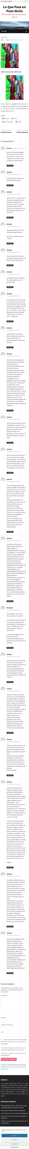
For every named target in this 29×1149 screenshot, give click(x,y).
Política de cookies (14, 1147)
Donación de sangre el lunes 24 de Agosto (13, 1110)
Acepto (14, 1135)
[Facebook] (25, 1)
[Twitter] (27, 1)
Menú (4, 31)
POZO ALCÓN (4, 37)
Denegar (14, 1139)
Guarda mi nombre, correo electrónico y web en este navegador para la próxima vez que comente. (14, 1041)
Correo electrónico (7, 1025)
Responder (10, 165)
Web (2, 1032)
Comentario (5, 995)
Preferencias (14, 1144)
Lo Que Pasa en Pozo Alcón (14, 9)
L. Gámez (8, 40)
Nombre (3, 1017)
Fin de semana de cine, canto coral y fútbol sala (14, 1113)
